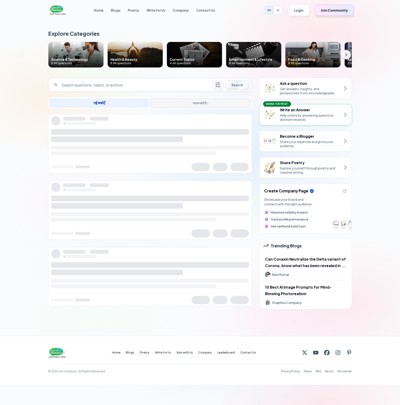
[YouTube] (316, 352)
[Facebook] (327, 352)
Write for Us (156, 10)
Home (98, 10)
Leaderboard (226, 352)
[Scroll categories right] (346, 54)
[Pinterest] (349, 352)
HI (278, 10)
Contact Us (205, 10)
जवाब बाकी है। (201, 103)
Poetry (133, 10)
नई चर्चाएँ (99, 102)
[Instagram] (338, 352)
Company (181, 10)
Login (298, 10)
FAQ (318, 371)
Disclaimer (344, 371)
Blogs (115, 10)
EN (269, 10)
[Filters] (218, 84)
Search (237, 85)
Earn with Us (185, 352)
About (329, 371)
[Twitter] (304, 352)
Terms (307, 371)
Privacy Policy (290, 371)
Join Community (334, 10)
